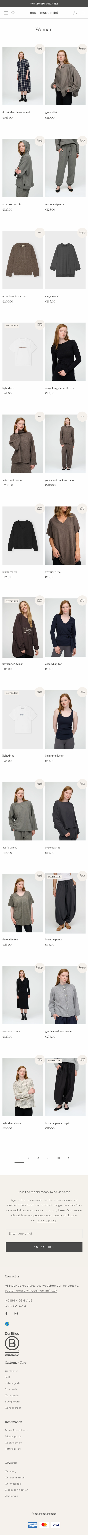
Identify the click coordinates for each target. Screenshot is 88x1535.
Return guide (12, 1383)
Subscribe (44, 1247)
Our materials (13, 1484)
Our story (10, 1471)
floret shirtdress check (16, 112)
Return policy (13, 1449)
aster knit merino (12, 480)
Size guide (11, 1389)
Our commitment (15, 1478)
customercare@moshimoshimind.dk (31, 1290)
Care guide (12, 1395)
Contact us (11, 1371)
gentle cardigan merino (59, 1031)
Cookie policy (13, 1443)
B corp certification (16, 1490)
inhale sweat (9, 572)
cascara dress (11, 1031)
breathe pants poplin (57, 1123)
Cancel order (13, 1408)
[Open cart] (82, 13)
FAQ (7, 1377)
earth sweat (9, 847)
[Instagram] (16, 1313)
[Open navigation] (6, 13)
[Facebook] (6, 1313)
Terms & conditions (16, 1430)
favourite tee (53, 572)
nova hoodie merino (14, 296)
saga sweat (52, 296)
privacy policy (46, 1220)
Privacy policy (13, 1437)
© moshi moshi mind (44, 1514)
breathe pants (53, 939)
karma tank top (54, 756)
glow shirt (51, 112)
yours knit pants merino (59, 480)
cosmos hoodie (11, 204)
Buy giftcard (12, 1402)
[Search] (13, 13)
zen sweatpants (54, 204)
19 (58, 1158)
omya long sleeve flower (59, 388)
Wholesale (11, 1496)
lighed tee (8, 388)
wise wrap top (53, 664)
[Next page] (68, 1158)
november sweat (12, 664)
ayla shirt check (11, 1123)
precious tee (52, 847)
